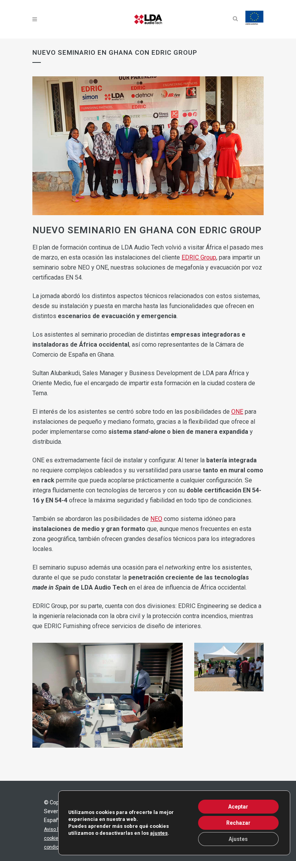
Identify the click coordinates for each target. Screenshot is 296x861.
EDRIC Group (199, 257)
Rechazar (238, 823)
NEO (156, 518)
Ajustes (238, 839)
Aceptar (238, 807)
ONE (237, 411)
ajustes (159, 833)
